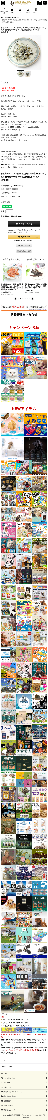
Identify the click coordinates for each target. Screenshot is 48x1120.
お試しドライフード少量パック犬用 (15, 1020)
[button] (3, 3)
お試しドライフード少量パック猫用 (15, 1023)
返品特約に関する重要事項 (12, 216)
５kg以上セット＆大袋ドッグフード (15, 1026)
